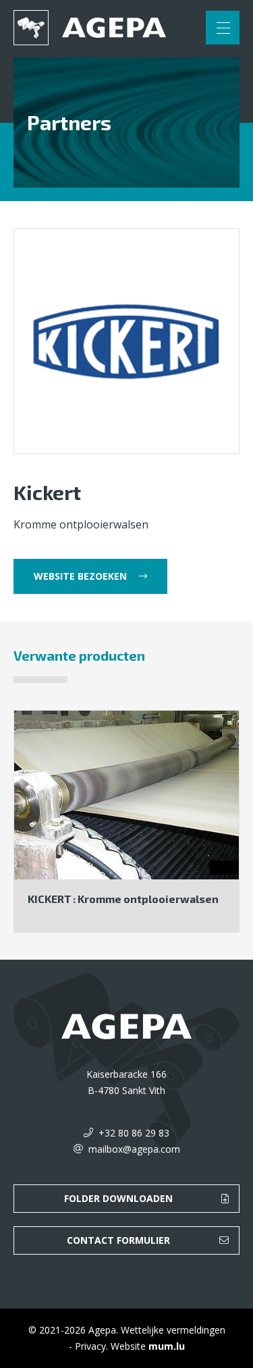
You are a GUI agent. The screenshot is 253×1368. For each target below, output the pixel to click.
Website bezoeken (80, 576)
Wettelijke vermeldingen (173, 1329)
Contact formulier (118, 1240)
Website (128, 1346)
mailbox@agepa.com (134, 1149)
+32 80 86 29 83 (134, 1132)
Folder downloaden (118, 1198)
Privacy (90, 1346)
